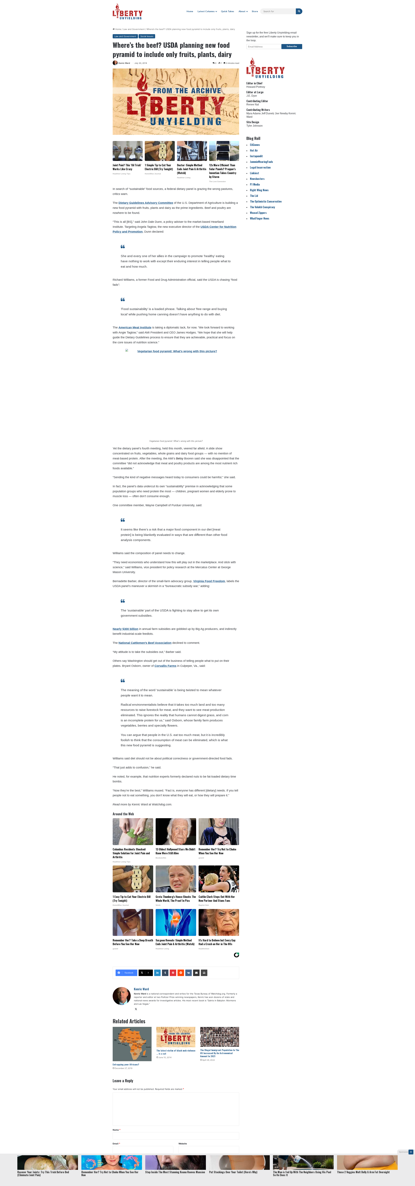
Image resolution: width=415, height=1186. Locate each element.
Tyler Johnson (254, 125)
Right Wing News (259, 190)
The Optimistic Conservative (266, 201)
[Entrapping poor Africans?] (132, 1044)
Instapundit (256, 156)
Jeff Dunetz (267, 113)
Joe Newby (281, 113)
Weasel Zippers (258, 213)
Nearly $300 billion (125, 629)
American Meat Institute (135, 327)
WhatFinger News (259, 218)
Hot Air (254, 150)
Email (116, 1143)
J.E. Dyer (251, 95)
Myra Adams (253, 113)
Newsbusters (257, 179)
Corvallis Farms (165, 665)
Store (255, 11)
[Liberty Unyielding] (128, 11)
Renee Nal (252, 104)
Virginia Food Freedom (209, 581)
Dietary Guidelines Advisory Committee (146, 202)
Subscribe (292, 46)
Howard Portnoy (255, 86)
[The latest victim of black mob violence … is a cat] (175, 1037)
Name (116, 1130)
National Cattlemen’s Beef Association (145, 642)
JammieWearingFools (261, 162)
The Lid (254, 196)
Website (182, 1143)
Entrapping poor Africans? (126, 1064)
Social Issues (146, 36)
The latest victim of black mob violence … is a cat (175, 1052)
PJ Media (255, 184)
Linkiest (254, 173)
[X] (136, 1009)
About (242, 11)
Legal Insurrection (260, 167)
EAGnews (255, 145)
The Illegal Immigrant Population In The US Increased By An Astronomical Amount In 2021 (219, 1053)
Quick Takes (227, 11)
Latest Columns (206, 11)
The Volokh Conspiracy (262, 207)
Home (190, 11)
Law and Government (134, 29)
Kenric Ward (124, 63)
